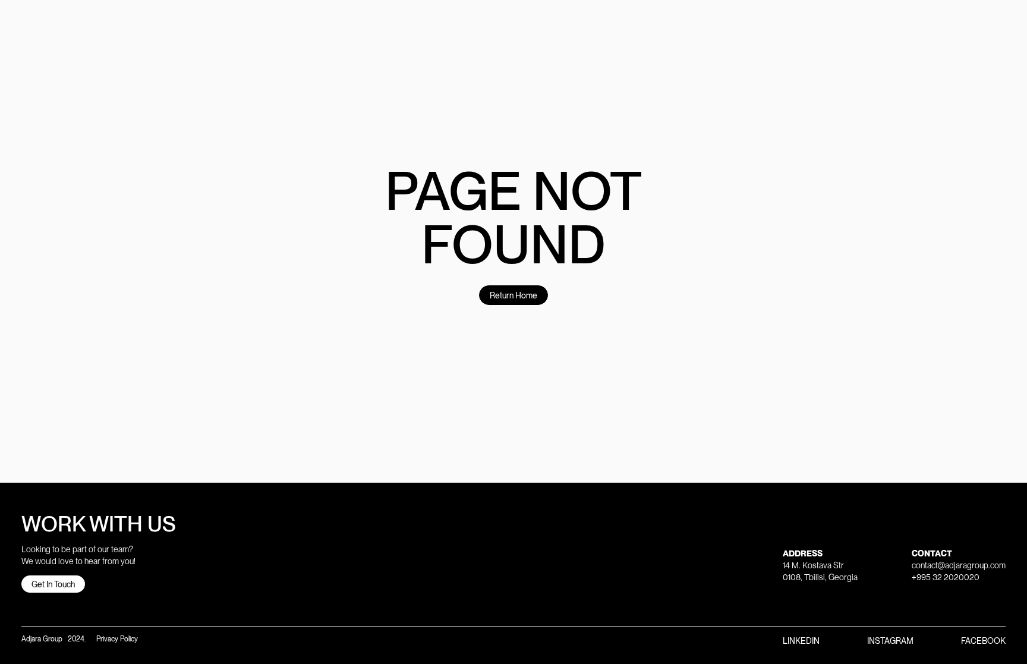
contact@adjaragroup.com (959, 565)
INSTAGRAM (890, 641)
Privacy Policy (116, 639)
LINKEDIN (801, 641)
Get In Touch (53, 584)
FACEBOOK (983, 641)
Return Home (513, 295)
